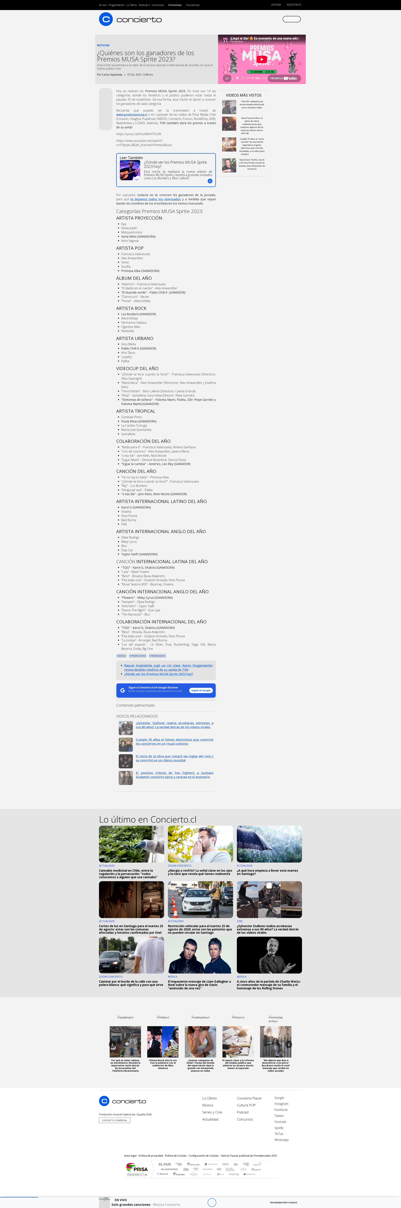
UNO (186, 1169)
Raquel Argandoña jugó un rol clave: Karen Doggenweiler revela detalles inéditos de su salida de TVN (168, 667)
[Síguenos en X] (259, 19)
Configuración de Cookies (204, 1155)
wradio (195, 1169)
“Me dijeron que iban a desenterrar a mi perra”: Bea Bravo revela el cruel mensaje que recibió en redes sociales (276, 1065)
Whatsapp (281, 1140)
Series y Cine (212, 1112)
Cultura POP (246, 1105)
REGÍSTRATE (293, 4)
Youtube (280, 1122)
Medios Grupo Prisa (137, 1174)
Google (279, 1098)
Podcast (243, 1112)
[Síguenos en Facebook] (254, 19)
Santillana (194, 1164)
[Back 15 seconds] (203, 1202)
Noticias (143, 5)
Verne (237, 1169)
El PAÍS (164, 1164)
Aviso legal (130, 1155)
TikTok (278, 1134)
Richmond (162, 1178)
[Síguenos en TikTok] (274, 19)
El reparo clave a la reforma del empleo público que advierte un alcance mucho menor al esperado (238, 1064)
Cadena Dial (246, 1169)
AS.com (235, 1164)
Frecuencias (193, 5)
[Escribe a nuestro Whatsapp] (280, 19)
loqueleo (233, 1178)
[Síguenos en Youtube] (264, 19)
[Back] (194, 1202)
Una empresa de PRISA (137, 1167)
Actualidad (210, 1119)
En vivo (103, 5)
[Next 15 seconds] (220, 1202)
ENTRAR (276, 4)
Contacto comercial (114, 1120)
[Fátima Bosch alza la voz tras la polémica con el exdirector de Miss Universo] (163, 1042)
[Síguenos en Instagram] (248, 19)
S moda (219, 1178)
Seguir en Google (201, 690)
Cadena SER (225, 1164)
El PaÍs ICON (206, 1178)
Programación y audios (284, 1202)
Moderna (178, 1178)
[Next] (229, 1202)
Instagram (281, 1104)
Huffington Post (168, 1169)
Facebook (281, 1110)
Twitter (279, 1116)
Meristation (248, 1178)
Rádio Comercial (262, 1178)
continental (219, 1169)
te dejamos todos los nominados (155, 199)
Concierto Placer (249, 1098)
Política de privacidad (150, 1155)
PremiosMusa (158, 655)
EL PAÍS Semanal (227, 1169)
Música (122, 655)
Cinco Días (207, 1169)
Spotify (279, 1128)
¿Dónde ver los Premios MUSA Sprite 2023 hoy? (158, 674)
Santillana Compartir (211, 1164)
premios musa (138, 655)
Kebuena (257, 1169)
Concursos (158, 5)
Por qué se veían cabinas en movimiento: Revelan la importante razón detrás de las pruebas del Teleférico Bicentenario (125, 1065)
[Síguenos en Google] (243, 19)
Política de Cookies (176, 1155)
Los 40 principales (180, 1164)
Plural (192, 1178)
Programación (116, 5)
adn (246, 1164)
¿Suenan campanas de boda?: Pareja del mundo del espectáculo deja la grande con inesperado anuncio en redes (200, 1065)
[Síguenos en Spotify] (269, 19)
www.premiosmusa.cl (131, 114)
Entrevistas (175, 5)
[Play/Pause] (212, 1202)
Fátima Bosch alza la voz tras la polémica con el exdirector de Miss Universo (163, 1064)
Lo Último (131, 5)
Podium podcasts (162, 1173)
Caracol (257, 1164)
